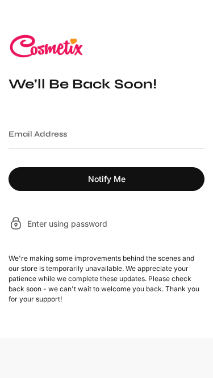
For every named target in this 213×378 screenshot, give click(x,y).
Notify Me (107, 179)
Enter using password (67, 223)
